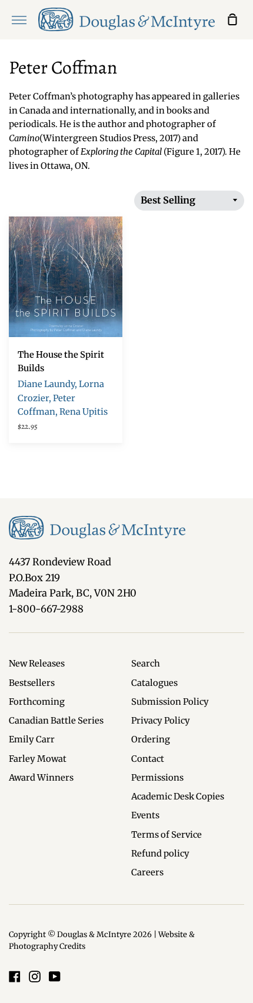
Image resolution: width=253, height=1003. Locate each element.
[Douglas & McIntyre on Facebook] (15, 976)
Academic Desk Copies (177, 796)
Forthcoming (37, 702)
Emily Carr (32, 739)
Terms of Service (166, 834)
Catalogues (154, 683)
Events (145, 815)
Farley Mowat (37, 759)
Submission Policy (170, 702)
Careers (147, 872)
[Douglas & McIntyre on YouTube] (55, 976)
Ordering (150, 739)
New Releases (37, 663)
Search (145, 663)
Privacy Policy (160, 720)
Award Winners (41, 777)
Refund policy (160, 853)
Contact (147, 759)
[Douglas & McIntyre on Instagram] (35, 976)
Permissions (157, 777)
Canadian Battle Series (56, 720)
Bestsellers (32, 683)
